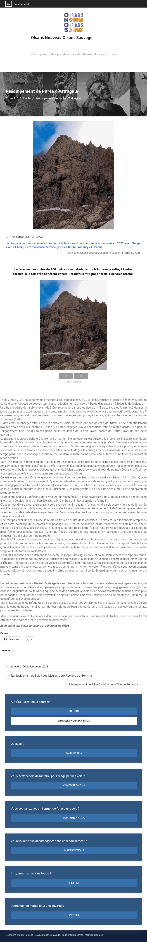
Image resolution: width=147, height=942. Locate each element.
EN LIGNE (74, 711)
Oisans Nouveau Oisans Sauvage (61, 37)
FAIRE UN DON (74, 753)
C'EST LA (74, 915)
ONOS (39, 236)
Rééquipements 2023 (35, 666)
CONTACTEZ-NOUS (74, 785)
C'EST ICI (74, 882)
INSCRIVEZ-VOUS (74, 850)
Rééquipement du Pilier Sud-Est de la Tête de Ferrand (102, 684)
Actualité (15, 666)
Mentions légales (94, 935)
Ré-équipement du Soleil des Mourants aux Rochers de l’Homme (51, 675)
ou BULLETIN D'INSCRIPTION (74, 720)
